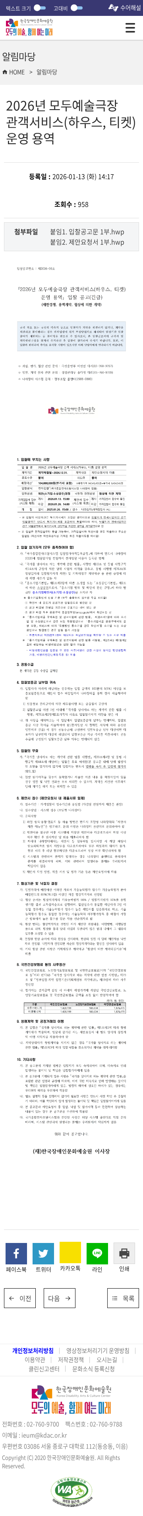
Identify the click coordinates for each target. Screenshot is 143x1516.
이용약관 (35, 1360)
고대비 (61, 8)
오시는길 (107, 1360)
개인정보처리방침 (33, 1351)
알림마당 (47, 72)
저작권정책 (71, 1360)
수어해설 (130, 8)
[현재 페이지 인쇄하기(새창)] (124, 1253)
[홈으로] (29, 23)
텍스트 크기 (18, 8)
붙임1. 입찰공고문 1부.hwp (87, 231)
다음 (54, 1298)
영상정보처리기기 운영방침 (97, 1351)
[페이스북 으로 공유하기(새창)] (16, 1253)
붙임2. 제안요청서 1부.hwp (87, 241)
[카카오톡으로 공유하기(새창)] (70, 1252)
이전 (25, 1298)
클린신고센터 (44, 1369)
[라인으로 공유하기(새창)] (97, 1253)
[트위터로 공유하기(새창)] (43, 1253)
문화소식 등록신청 (93, 1369)
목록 (129, 1298)
